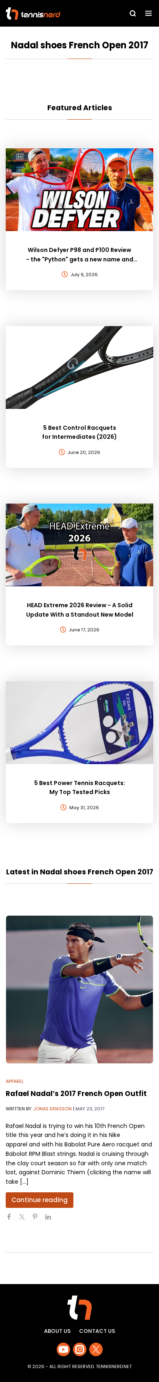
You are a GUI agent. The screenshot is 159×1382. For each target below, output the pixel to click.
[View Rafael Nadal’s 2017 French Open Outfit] (79, 989)
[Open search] (133, 13)
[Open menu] (149, 13)
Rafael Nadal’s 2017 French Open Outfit (76, 1093)
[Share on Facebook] (12, 1220)
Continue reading (39, 1200)
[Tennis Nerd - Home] (51, 13)
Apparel (15, 1081)
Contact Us (97, 1331)
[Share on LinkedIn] (51, 1220)
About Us (57, 1331)
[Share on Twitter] (25, 1220)
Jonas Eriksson (52, 1108)
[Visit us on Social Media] (63, 1349)
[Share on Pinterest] (38, 1220)
